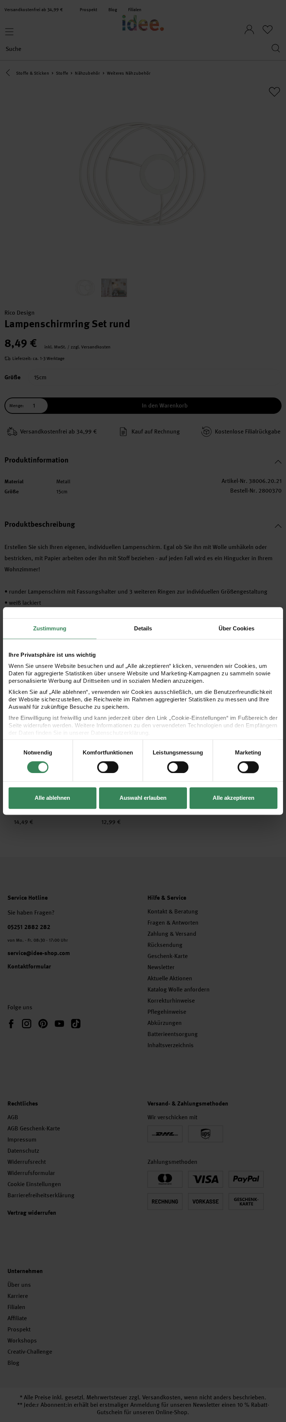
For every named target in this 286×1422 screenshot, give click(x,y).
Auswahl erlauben (143, 798)
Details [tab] (143, 628)
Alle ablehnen (52, 798)
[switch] (107, 767)
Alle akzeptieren (233, 798)
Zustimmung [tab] (49, 628)
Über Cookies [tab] (236, 628)
